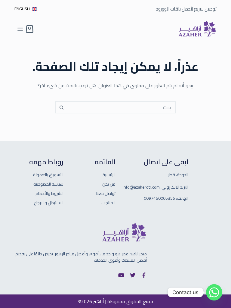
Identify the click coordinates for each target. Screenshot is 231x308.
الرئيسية (109, 175)
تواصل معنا (106, 193)
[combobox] (121, 107)
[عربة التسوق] (29, 29)
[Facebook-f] (144, 275)
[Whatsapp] (214, 292)
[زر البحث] (61, 107)
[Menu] (20, 29)
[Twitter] (132, 275)
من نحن (109, 184)
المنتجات (108, 203)
